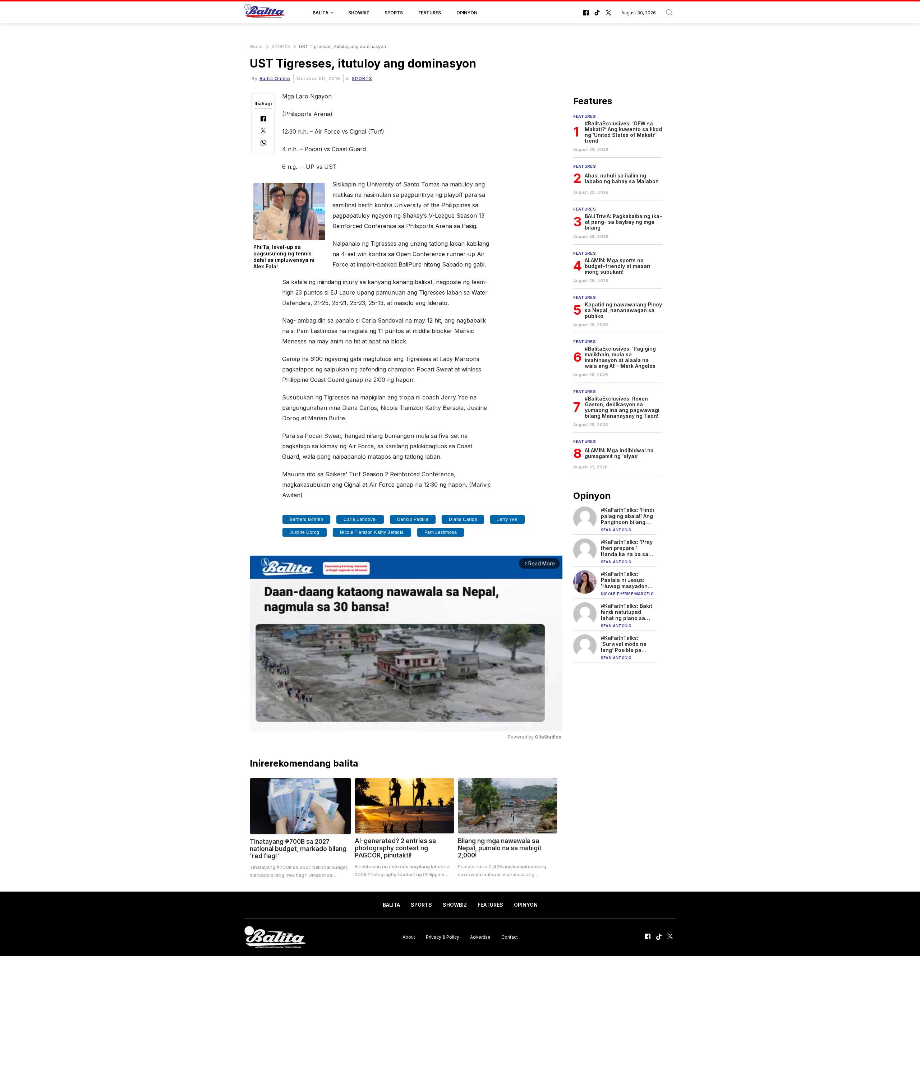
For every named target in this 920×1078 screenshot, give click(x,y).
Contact (509, 937)
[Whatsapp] (263, 143)
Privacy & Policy (442, 937)
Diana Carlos (463, 519)
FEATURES (429, 12)
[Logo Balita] (264, 13)
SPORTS (394, 12)
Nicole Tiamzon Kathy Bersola (372, 532)
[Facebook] (263, 119)
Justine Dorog (304, 532)
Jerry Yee (507, 519)
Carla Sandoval (360, 519)
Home (256, 46)
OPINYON (466, 12)
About (408, 937)
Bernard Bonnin (306, 519)
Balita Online (274, 78)
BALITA (320, 12)
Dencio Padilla (412, 519)
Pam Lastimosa (440, 532)
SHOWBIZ (358, 12)
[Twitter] (263, 131)
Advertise (480, 937)
